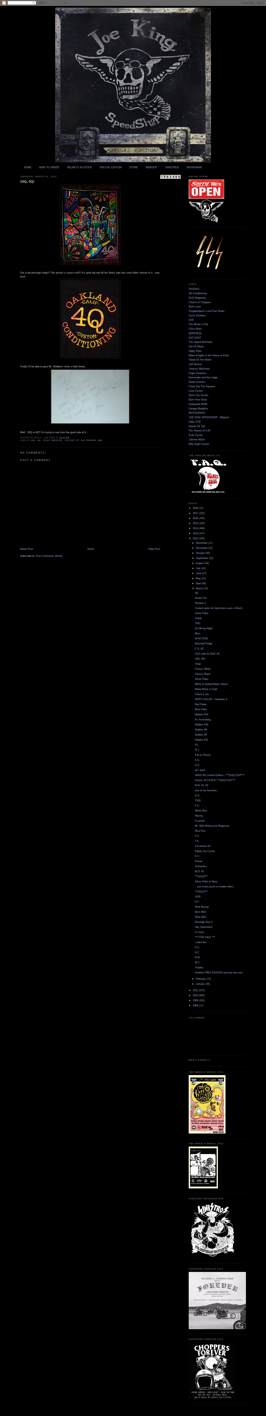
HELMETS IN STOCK (79, 167)
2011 (196, 990)
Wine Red (200, 916)
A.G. (197, 760)
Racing (199, 815)
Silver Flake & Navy (206, 881)
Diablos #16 (201, 714)
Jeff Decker (195, 364)
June (199, 573)
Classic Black (203, 673)
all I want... (201, 770)
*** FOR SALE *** (205, 937)
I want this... (202, 942)
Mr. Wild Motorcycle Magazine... (213, 825)
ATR (191, 320)
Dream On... (202, 598)
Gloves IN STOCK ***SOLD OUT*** (215, 780)
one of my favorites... (207, 790)
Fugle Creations (197, 373)
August (200, 563)
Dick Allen (200, 911)
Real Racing (202, 906)
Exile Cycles (196, 435)
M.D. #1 (199, 871)
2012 (196, 538)
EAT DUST (195, 337)
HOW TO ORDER (49, 167)
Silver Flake (201, 613)
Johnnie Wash (197, 439)
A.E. (197, 765)
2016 (196, 518)
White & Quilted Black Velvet (211, 684)
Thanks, (199, 967)
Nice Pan (200, 830)
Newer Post (26, 548)
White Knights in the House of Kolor (209, 355)
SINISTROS (172, 167)
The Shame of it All (199, 430)
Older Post (154, 548)
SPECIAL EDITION (111, 167)
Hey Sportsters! (204, 927)
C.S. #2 (199, 648)
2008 (196, 1005)
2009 (196, 1000)
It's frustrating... (204, 719)
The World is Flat (198, 324)
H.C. (197, 952)
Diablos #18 (201, 724)
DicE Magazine (197, 297)
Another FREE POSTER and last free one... (220, 972)
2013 (196, 533)
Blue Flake (201, 709)
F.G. (197, 805)
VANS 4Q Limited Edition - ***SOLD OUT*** (219, 775)
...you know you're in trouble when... (215, 886)
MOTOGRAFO (197, 412)
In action (200, 820)
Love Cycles (196, 390)
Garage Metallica (198, 408)
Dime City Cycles (198, 395)
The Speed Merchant (200, 342)
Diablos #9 (201, 729)
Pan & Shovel (203, 754)
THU (197, 623)
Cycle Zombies (197, 315)
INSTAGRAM (194, 167)
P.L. (197, 744)
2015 (196, 523)
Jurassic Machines (199, 368)
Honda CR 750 (197, 426)
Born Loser (195, 306)
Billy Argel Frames (199, 444)
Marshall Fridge (203, 643)
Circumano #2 (203, 846)
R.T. (197, 749)
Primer (198, 861)
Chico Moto (195, 328)
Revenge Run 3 (203, 922)
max (100, 440)
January (201, 983)
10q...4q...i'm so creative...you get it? (55, 440)
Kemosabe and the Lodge (203, 377)
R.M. (197, 957)
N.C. (197, 901)
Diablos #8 (201, 734)
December (202, 542)
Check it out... (203, 694)
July (198, 568)
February (201, 978)
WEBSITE (151, 167)
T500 (198, 800)
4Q (196, 592)
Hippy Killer (195, 350)
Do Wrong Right (204, 628)
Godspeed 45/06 (198, 404)
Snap (198, 663)
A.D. (197, 795)
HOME (28, 167)
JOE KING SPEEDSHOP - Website (209, 417)
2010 (196, 995)
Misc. (198, 633)
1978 (197, 896)
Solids (198, 618)
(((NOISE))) (195, 333)
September (202, 558)
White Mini (201, 810)
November (202, 548)
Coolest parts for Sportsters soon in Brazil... (220, 608)
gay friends (88, 440)
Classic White (203, 668)
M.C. (197, 962)
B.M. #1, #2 (201, 785)
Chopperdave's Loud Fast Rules (207, 311)
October (201, 553)
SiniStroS (194, 288)
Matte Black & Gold (206, 689)
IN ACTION (201, 638)
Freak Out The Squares (202, 386)
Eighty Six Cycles (205, 851)
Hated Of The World (200, 359)
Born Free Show (198, 399)
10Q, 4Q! (27, 181)
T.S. (197, 835)
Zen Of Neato (196, 346)
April (199, 583)
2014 (196, 528)
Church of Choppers (200, 302)
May (199, 578)
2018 (196, 508)
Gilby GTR (195, 421)
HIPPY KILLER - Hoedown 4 (211, 699)
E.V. (197, 856)
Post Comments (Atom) (49, 555)
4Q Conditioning (198, 293)
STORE (133, 167)
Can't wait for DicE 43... (208, 653)
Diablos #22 (201, 739)
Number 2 (200, 603)
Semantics (201, 866)
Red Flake (200, 704)
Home (90, 548)
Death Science (197, 381)
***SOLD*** (201, 876)
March (200, 588)
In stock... (200, 932)
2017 (196, 513)
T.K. (197, 841)
